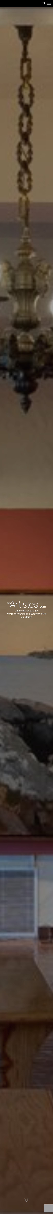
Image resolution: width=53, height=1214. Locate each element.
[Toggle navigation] (49, 4)
